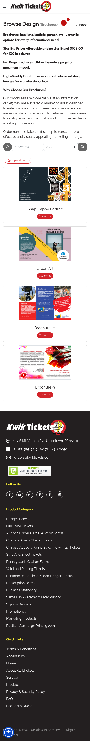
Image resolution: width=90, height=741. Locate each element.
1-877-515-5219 (40, 449)
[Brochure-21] (45, 303)
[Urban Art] (45, 244)
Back (83, 25)
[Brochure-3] (45, 362)
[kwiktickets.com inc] (30, 6)
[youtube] (19, 494)
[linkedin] (40, 494)
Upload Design (21, 160)
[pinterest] (50, 494)
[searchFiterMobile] (7, 147)
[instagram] (29, 494)
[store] (60, 494)
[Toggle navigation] (4, 6)
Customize (45, 216)
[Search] (82, 147)
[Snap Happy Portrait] (45, 184)
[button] (8, 732)
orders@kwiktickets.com (32, 457)
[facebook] (10, 494)
